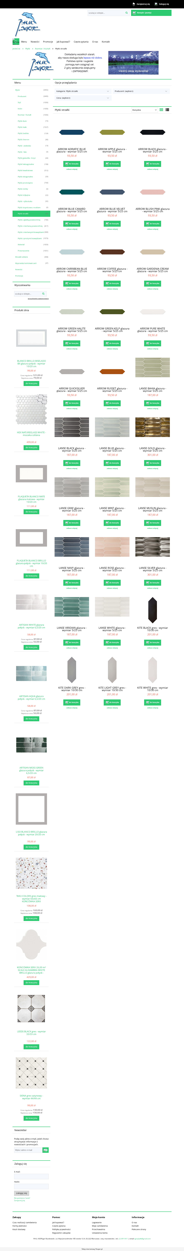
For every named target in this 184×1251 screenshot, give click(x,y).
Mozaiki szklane (21, 257)
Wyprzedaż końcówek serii (25, 263)
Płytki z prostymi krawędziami (30, 238)
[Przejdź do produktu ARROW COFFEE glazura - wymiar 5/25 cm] (112, 251)
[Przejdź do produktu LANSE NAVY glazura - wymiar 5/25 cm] (72, 550)
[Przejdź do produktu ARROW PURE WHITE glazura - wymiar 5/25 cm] (152, 311)
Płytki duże (22, 121)
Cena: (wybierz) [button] (63, 98)
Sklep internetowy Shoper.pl (92, 1249)
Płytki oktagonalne (25, 176)
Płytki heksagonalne (26, 164)
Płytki (17, 90)
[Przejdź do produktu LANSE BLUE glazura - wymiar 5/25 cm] (112, 430)
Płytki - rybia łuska (25, 201)
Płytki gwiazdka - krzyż (27, 158)
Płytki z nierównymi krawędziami (31, 232)
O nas (134, 1222)
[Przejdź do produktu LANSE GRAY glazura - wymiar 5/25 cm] (72, 490)
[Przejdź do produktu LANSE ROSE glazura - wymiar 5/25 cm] (112, 550)
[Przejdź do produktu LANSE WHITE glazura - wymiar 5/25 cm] (112, 610)
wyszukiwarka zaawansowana (38, 299)
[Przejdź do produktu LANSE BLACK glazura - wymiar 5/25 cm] (72, 430)
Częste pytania (58, 1226)
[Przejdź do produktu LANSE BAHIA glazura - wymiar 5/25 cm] (152, 371)
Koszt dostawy (19, 1229)
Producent (22, 96)
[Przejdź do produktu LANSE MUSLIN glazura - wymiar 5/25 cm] (152, 490)
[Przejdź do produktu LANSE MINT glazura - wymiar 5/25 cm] (112, 490)
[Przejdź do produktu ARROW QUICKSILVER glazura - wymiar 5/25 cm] (72, 371)
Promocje (19, 276)
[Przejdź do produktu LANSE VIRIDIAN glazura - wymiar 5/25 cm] (72, 610)
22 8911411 (123, 1239)
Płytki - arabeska (24, 146)
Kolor (20, 108)
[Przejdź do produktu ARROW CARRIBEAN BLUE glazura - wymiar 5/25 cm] (72, 251)
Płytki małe (22, 127)
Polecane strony (139, 1229)
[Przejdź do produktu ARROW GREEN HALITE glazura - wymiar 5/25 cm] (72, 311)
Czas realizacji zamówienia (25, 1222)
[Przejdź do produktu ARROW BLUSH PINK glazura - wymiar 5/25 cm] (152, 191)
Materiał (21, 244)
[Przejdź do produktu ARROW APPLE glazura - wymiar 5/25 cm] (112, 131)
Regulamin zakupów (61, 1233)
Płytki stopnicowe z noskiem (29, 207)
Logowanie (97, 1222)
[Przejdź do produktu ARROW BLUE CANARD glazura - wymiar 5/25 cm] (72, 191)
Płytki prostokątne (25, 183)
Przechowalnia (98, 1229)
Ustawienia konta (99, 1233)
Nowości (18, 269)
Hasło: (17, 1181)
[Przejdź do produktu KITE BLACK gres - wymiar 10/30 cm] (152, 610)
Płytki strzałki (23, 213)
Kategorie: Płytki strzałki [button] (67, 91)
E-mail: (17, 1171)
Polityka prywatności (61, 1229)
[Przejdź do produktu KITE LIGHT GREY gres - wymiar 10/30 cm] (112, 670)
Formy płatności (20, 1226)
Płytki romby (23, 189)
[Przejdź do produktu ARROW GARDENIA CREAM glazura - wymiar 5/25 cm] (152, 251)
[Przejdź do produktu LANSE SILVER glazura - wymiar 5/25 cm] (152, 550)
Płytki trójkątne (24, 195)
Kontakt (135, 1226)
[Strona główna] (27, 23)
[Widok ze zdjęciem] (161, 109)
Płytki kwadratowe (25, 170)
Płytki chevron (23, 139)
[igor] (92, 64)
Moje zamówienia (100, 1226)
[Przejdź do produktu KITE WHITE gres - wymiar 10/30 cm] (152, 670)
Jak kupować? (58, 1222)
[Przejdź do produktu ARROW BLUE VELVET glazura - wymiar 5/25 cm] (112, 191)
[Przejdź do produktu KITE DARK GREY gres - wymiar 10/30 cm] (72, 670)
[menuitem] (24, 41)
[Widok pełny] (167, 109)
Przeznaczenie (23, 250)
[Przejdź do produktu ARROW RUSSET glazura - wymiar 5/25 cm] (112, 371)
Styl (19, 102)
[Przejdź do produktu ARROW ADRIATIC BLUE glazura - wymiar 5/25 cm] (72, 131)
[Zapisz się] (45, 1150)
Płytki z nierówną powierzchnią (30, 226)
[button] (72, 169)
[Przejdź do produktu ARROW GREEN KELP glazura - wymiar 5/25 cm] (112, 311)
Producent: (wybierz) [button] (124, 91)
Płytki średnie (23, 133)
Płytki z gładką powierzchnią (29, 220)
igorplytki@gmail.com (143, 1239)
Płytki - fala (22, 152)
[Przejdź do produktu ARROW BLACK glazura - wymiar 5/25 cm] (152, 131)
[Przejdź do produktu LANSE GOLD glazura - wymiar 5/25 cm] (152, 430)
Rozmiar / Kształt (24, 115)
